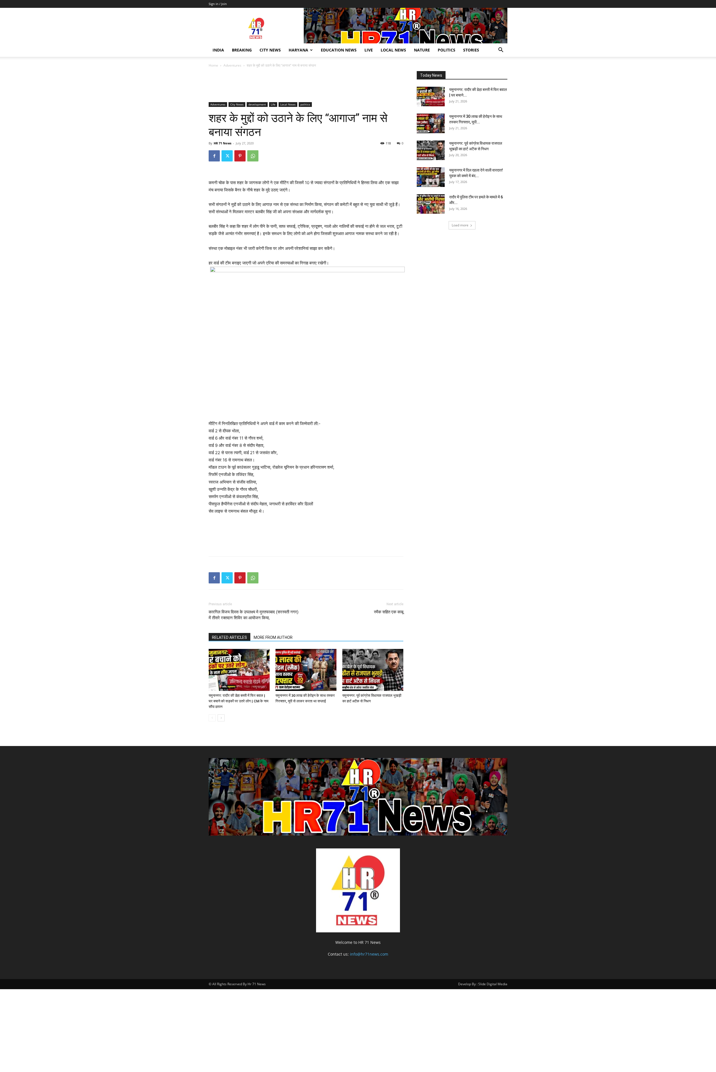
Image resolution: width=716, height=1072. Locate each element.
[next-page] (221, 717)
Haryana (298, 50)
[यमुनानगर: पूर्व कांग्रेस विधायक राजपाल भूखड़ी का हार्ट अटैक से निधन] (372, 670)
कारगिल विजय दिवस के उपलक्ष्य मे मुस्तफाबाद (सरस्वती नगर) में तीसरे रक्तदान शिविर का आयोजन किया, (253, 614)
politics (446, 50)
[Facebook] (214, 155)
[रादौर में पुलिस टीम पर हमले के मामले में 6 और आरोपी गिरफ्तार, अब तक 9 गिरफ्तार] (431, 204)
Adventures (232, 65)
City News (270, 50)
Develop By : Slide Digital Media (482, 984)
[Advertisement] (310, 85)
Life (273, 104)
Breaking (242, 50)
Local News (393, 50)
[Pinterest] (240, 155)
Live (368, 50)
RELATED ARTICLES (229, 637)
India (218, 50)
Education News (339, 50)
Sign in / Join (218, 4)
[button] (500, 50)
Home (213, 65)
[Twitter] (227, 155)
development (257, 104)
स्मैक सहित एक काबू (388, 611)
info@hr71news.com (369, 954)
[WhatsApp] (252, 155)
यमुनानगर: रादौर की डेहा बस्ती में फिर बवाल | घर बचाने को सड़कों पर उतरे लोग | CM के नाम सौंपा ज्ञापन (238, 701)
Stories (471, 50)
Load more (460, 225)
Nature (422, 50)
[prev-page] (212, 717)
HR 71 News (222, 143)
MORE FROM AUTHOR (273, 637)
